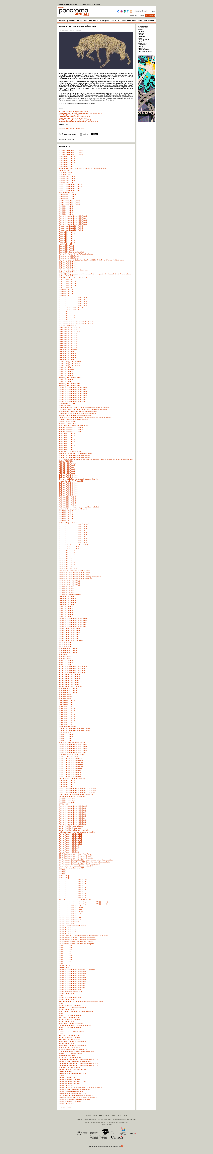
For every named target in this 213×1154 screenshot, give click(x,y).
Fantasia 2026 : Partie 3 (67, 162)
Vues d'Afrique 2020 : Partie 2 (68, 690)
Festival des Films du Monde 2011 (70, 1083)
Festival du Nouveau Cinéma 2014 (70, 1005)
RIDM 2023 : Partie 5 (66, 372)
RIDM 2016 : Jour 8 (65, 948)
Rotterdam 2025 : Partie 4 (67, 282)
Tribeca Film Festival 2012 (67, 1055)
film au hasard (131, 1119)
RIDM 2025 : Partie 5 (66, 206)
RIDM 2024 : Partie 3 (66, 292)
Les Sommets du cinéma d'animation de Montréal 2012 (76, 1025)
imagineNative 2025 (65, 244)
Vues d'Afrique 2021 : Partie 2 (68, 650)
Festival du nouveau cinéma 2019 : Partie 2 (73, 750)
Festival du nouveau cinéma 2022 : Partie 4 (73, 537)
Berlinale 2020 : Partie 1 (67, 704)
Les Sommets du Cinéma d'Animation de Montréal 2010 (77, 1095)
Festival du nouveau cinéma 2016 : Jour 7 (72, 975)
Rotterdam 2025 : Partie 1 (67, 288)
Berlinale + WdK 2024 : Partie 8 (69, 334)
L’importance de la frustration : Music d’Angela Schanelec (77, 413)
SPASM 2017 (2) (64, 876)
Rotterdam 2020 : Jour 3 (67, 720)
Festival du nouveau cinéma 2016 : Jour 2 (72, 985)
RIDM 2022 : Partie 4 (66, 515)
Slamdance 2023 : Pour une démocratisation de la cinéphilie (78, 479)
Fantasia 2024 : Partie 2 (67, 318)
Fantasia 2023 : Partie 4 (67, 443)
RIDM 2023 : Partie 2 (66, 379)
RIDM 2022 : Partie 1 (66, 521)
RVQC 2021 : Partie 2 (66, 644)
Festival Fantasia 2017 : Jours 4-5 (70, 918)
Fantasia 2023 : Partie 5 (67, 441)
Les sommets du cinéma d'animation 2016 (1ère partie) (76, 944)
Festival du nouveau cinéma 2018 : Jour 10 (73, 806)
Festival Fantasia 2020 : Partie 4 (69, 678)
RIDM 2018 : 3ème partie (67, 798)
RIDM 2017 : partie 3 (65, 870)
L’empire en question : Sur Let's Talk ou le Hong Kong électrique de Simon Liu (84, 407)
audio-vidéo (107, 1119)
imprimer (85, 134)
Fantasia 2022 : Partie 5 (67, 559)
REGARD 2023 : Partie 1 (67, 473)
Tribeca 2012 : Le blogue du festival (70, 1053)
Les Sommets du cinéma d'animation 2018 (72, 796)
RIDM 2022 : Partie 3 (66, 517)
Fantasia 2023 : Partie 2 (67, 447)
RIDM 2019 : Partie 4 (66, 734)
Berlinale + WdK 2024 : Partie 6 (69, 338)
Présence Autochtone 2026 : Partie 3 (71, 150)
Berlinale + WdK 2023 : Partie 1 (69, 495)
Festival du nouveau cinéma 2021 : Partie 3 (73, 622)
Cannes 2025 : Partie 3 (66, 246)
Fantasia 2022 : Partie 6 (67, 557)
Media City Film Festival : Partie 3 (70, 377)
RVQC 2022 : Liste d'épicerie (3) (69, 581)
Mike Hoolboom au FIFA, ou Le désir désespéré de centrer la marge (81, 1001)
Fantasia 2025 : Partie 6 (67, 156)
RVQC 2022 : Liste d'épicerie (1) (69, 585)
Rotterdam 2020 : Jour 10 (67, 706)
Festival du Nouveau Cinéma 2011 (70, 1079)
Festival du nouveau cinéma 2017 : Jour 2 (72, 896)
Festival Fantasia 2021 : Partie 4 (69, 632)
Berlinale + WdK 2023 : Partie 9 (69, 475)
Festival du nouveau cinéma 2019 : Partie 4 (73, 746)
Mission (88, 1115)
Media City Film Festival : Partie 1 (70, 385)
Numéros (62, 20)
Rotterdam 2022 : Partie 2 (67, 603)
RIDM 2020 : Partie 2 (66, 662)
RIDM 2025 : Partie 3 (66, 210)
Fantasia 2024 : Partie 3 (67, 316)
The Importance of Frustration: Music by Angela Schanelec (78, 411)
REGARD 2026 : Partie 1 (67, 182)
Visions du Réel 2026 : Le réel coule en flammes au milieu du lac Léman (82, 168)
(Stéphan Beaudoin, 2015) (73, 118)
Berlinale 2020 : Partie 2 (67, 702)
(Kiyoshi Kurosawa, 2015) (74, 116)
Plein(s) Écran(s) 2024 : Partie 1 (69, 366)
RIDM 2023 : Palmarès (66, 370)
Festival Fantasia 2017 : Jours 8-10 (70, 914)
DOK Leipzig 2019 (65, 732)
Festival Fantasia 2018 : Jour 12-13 (70, 842)
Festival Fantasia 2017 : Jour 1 (69, 922)
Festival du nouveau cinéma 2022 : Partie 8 (73, 529)
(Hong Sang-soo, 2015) (83, 120)
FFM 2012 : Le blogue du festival (69, 1039)
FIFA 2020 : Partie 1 (65, 698)
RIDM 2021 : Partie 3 (66, 613)
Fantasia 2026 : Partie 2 (67, 164)
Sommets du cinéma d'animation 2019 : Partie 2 (74, 728)
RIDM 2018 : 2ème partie (67, 800)
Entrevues (82, 20)
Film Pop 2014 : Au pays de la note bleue (72, 1007)
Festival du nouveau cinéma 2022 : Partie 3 (73, 539)
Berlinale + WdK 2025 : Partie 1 (69, 276)
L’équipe (141, 15)
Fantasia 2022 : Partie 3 (67, 563)
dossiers (86, 1119)
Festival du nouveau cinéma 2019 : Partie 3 (73, 748)
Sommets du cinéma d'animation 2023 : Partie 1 (74, 457)
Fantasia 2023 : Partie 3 (67, 445)
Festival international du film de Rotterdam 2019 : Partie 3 (77, 788)
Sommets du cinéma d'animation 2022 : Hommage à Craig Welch (80, 577)
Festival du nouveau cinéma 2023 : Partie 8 (73, 387)
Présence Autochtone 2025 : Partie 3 (71, 226)
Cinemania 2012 (64, 1033)
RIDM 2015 (62, 995)
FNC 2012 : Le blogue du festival (69, 1035)
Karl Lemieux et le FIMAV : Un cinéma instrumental (75, 453)
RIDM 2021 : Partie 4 (66, 611)
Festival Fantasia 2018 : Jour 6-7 (69, 848)
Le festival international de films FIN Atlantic (73, 509)
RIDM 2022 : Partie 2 (66, 519)
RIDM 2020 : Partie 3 (66, 660)
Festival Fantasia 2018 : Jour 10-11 (70, 844)
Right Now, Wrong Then (67, 120)
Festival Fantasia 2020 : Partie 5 (69, 676)
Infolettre (133, 15)
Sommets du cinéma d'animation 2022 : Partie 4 (74, 573)
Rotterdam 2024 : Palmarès (68, 350)
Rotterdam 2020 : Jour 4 (67, 718)
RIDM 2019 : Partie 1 (66, 740)
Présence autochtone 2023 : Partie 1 (71, 431)
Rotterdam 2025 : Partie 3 (67, 284)
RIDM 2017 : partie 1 (65, 874)
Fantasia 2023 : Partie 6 (67, 439)
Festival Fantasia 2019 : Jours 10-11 (71, 768)
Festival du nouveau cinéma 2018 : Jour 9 (72, 808)
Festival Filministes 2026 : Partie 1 (70, 190)
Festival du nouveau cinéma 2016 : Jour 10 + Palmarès (77, 970)
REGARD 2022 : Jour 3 (66, 589)
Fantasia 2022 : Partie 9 (67, 551)
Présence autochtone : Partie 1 (69, 549)
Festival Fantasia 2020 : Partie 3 (69, 680)
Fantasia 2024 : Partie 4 (67, 314)
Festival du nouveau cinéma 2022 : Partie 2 (73, 541)
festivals (100, 1119)
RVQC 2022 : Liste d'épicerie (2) (69, 583)
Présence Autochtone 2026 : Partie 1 (71, 154)
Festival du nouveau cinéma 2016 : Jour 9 (72, 972)
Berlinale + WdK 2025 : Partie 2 (69, 272)
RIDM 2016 (62, 964)
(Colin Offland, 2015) (80, 113)
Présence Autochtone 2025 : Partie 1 (71, 230)
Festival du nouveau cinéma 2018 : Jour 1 (72, 824)
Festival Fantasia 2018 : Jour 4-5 (69, 850)
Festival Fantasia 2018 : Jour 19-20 (70, 836)
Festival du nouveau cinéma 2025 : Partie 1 (73, 224)
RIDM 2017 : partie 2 (65, 872)
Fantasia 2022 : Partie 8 (67, 553)
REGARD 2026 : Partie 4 (67, 176)
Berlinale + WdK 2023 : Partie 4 (69, 489)
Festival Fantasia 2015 (66, 999)
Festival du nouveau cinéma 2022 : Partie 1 (73, 543)
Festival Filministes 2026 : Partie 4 (70, 184)
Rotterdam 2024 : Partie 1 (67, 360)
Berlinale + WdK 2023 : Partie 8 (69, 477)
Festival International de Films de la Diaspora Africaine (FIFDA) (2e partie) (83, 904)
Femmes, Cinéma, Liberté (67, 423)
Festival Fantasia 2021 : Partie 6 (69, 628)
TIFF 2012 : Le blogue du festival (69, 1047)
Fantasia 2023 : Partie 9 (67, 433)
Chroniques (141, 36)
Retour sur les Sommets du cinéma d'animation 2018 (76, 794)
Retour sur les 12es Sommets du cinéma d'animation (76, 1011)
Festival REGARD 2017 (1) (67, 930)
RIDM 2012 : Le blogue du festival (70, 1027)
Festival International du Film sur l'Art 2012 (73, 1069)
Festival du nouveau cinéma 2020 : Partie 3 (73, 668)
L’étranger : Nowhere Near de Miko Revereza (73, 419)
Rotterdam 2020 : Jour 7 (67, 712)
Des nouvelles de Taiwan (67, 403)
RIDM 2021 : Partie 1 (66, 616)
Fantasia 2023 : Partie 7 (67, 437)
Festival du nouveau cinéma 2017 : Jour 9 (72, 882)
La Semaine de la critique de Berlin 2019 (72, 778)
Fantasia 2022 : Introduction (68, 569)
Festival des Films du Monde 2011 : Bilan (72, 1081)
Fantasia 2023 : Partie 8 (67, 435)
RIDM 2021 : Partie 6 (66, 607)
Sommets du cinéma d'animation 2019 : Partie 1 (74, 730)
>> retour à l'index (65, 1107)
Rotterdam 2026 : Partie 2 (67, 196)
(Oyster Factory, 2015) (71, 128)
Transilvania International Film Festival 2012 (73, 1049)
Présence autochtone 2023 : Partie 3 (71, 427)
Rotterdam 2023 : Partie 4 (67, 499)
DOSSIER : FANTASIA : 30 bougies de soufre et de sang (79, 4)
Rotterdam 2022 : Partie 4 (67, 599)
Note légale (122, 1115)
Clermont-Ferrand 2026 (66, 192)
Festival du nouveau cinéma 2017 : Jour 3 (72, 894)
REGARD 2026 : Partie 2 (67, 180)
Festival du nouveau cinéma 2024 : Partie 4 (73, 300)
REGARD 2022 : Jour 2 (66, 591)
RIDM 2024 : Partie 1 (66, 296)
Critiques (104, 20)
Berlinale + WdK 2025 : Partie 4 (69, 266)
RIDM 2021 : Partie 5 (66, 609)
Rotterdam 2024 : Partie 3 (67, 356)
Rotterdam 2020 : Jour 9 (67, 708)
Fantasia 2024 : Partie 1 (67, 320)
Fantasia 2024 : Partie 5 (67, 312)
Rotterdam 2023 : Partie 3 (67, 501)
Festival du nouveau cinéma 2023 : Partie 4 (73, 395)
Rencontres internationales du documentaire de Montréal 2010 (79, 1097)
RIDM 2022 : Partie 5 (66, 513)
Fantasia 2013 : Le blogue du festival (71, 1023)
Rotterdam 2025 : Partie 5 (67, 280)
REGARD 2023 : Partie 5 (67, 465)
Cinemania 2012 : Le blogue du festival (71, 1031)
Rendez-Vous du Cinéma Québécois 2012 (72, 1073)
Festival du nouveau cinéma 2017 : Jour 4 (72, 892)
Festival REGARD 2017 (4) (67, 932)
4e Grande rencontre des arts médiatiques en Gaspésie (77, 832)
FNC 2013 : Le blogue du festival (69, 1017)
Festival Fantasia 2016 (66, 993)
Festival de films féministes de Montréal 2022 (73, 545)
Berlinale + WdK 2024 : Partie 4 (69, 342)
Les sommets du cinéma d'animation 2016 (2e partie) (76, 942)
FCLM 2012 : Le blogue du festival (70, 1057)
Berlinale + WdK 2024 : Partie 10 (69, 328)
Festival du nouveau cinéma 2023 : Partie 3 (73, 397)
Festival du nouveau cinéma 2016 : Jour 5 (72, 979)
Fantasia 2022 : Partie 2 (67, 565)
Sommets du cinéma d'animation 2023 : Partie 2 (74, 455)
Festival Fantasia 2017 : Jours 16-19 (71, 908)
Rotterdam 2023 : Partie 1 (67, 505)
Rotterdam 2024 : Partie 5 (67, 352)
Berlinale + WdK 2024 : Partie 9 (69, 330)
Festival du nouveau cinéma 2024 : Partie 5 (73, 298)
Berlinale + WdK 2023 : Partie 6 (69, 485)
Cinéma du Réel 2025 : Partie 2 (69, 256)
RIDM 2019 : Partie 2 (66, 738)
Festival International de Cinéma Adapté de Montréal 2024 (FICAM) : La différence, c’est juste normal (91, 260)
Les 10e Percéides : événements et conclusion (74, 830)
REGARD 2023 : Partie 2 (67, 471)
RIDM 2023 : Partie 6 (66, 368)
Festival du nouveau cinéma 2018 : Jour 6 (72, 814)
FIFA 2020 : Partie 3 (65, 694)
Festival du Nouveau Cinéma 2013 (70, 1019)
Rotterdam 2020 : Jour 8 (67, 710)
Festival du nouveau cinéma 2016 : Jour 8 (72, 974)
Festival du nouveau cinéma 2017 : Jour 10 (73, 880)
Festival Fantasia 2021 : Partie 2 (69, 636)
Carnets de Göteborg (65, 1071)
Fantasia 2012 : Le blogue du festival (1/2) (72, 1041)
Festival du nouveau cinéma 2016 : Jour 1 (72, 987)
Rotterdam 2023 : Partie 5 (67, 497)
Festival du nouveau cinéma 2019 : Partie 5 (73, 744)
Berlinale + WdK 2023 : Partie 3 (69, 491)
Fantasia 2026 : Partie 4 (67, 160)
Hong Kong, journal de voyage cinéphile (72, 754)
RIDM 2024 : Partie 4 (66, 290)
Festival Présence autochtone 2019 (70, 756)
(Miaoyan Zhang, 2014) (73, 111)
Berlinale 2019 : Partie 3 (67, 782)
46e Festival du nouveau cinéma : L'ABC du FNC (75, 900)
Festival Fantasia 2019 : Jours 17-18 (71, 762)
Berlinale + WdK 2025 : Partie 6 (69, 262)
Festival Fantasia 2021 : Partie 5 (69, 630)
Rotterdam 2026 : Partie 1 (67, 198)
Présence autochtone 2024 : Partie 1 (71, 310)
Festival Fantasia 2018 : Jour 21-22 (70, 834)
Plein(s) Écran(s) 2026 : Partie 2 (69, 202)
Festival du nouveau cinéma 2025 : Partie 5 (73, 216)
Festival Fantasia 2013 (66, 1021)
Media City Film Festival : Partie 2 (70, 383)
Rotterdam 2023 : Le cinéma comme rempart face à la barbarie (79, 507)
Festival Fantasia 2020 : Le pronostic (71, 686)
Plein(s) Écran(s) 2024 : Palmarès (70, 362)
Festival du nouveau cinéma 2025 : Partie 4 (73, 218)
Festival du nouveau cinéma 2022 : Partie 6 (73, 533)
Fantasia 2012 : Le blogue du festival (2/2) (72, 1045)
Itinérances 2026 (64, 170)
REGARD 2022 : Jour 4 (66, 587)
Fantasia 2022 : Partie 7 (67, 555)
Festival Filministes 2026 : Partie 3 (70, 186)
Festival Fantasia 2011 (66, 1085)
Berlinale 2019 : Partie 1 (67, 786)
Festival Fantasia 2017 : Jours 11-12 (71, 912)
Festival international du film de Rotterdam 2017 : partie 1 (77, 940)
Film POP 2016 (64, 968)
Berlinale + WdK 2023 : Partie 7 (69, 483)
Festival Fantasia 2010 (66, 1103)
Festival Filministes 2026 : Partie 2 (70, 188)
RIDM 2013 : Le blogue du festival (70, 1015)
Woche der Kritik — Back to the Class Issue (73, 270)
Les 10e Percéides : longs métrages (70, 828)
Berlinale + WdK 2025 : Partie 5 (69, 264)
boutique (123, 1119)
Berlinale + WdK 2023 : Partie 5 (69, 487)
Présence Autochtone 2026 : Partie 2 (71, 152)
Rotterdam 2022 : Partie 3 (67, 601)
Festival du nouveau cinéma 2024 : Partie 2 (73, 304)
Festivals (93, 20)
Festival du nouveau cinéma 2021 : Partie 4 (73, 620)
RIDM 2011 (62, 1075)
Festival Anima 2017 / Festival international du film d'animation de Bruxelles (83, 936)
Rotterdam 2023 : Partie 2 (67, 503)
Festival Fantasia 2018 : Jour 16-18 (70, 838)
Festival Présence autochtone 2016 (70, 991)
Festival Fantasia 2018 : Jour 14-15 (70, 840)
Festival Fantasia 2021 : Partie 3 (69, 634)
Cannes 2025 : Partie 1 (66, 250)
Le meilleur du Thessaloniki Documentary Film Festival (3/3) (78, 1059)
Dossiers (140, 30)
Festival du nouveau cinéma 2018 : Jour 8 (72, 810)
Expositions (141, 48)
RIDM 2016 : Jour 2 (65, 958)
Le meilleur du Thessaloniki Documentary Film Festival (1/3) (78, 1065)
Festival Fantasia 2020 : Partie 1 (69, 684)
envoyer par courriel (70, 134)
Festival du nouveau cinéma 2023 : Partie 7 (73, 389)
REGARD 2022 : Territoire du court (70, 595)
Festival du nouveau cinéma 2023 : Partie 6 (73, 391)
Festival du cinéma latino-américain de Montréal (74, 1089)
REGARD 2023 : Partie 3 (67, 469)
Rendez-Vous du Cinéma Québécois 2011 (72, 1093)
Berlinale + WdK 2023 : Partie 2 (69, 493)
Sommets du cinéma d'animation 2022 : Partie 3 (74, 575)
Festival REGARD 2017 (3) (67, 928)
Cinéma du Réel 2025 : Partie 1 (69, 258)
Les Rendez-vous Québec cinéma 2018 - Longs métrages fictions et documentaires (86, 860)
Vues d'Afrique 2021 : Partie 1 (68, 652)
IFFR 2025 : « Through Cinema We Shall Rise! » (74, 278)
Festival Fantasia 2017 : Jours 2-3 (70, 920)
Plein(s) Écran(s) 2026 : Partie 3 (69, 200)
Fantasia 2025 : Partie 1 (67, 242)
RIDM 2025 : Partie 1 (66, 214)
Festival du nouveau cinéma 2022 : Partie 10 (73, 525)
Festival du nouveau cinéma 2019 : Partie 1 (73, 752)
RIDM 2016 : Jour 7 (65, 950)
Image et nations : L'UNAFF (68, 726)
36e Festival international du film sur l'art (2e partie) (75, 856)
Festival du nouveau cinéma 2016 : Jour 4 (72, 981)
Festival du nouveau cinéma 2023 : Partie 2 (73, 399)
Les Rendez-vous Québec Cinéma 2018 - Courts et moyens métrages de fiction (84, 862)
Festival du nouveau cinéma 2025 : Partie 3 (73, 220)
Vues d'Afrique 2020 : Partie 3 (68, 688)
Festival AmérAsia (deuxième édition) (71, 1091)
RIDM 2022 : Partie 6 (66, 511)
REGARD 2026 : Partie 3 (67, 178)
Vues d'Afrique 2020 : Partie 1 (68, 692)
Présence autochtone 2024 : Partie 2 (71, 308)
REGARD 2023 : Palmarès (67, 463)
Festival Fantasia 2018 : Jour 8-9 (69, 846)
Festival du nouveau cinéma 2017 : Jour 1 (72, 898)
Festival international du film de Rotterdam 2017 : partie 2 (77, 938)
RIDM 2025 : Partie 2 (66, 212)
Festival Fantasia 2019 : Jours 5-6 (70, 772)
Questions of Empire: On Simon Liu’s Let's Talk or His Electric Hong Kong (83, 409)
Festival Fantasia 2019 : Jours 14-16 (71, 764)
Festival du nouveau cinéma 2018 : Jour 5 (72, 816)
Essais (72, 20)
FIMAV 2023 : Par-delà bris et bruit (70, 451)
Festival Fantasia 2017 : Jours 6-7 (70, 916)
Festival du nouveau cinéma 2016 (70, 989)
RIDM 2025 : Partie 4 (66, 208)
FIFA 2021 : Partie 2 (65, 656)
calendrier (116, 1119)
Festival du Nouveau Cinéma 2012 (70, 1037)
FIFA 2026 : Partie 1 (65, 174)
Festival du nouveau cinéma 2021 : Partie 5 (73, 618)
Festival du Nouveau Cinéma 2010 (70, 1101)
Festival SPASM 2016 (66, 966)
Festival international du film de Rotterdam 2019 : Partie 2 (77, 790)
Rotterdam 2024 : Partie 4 (67, 354)
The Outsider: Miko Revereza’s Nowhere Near (74, 425)
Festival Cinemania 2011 (67, 1077)
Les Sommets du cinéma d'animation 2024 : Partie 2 (76, 322)
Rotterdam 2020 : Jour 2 (67, 722)
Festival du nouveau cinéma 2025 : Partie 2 (73, 222)
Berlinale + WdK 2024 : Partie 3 (69, 344)
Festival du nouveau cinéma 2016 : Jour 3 (72, 983)
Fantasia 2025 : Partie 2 (67, 240)
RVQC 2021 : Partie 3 (66, 642)
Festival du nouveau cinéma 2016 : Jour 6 (72, 977)
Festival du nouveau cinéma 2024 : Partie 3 (73, 302)
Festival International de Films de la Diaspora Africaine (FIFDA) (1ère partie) (83, 902)
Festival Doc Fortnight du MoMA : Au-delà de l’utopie (76, 254)
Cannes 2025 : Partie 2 (66, 248)
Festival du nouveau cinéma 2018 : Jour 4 (72, 818)
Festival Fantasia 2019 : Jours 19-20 (71, 760)
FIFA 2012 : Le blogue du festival (69, 1067)
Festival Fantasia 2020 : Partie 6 (69, 674)
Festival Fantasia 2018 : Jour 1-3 (69, 852)
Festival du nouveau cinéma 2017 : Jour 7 (72, 886)
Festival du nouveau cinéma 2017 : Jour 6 (72, 888)
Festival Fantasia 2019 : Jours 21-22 (71, 758)
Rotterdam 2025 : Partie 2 (67, 286)
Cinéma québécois (143, 40)
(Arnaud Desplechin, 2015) (78, 121)
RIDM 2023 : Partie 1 (66, 381)
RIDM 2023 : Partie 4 (66, 374)
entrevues (93, 1119)
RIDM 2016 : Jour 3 (65, 960)
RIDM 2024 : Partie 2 (66, 294)
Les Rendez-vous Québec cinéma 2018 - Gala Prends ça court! (79, 864)
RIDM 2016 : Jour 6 (65, 952)
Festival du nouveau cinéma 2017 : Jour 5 (72, 890)
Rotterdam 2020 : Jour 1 (67, 724)
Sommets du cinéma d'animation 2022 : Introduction (76, 579)
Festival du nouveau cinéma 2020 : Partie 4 (73, 666)
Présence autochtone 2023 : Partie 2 (71, 429)
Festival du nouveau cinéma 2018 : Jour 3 (72, 820)
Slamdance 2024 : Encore (67, 326)
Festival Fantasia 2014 (66, 1009)
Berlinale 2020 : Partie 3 (67, 700)
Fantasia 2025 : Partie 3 (67, 238)
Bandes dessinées (143, 50)
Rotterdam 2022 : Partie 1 (67, 605)
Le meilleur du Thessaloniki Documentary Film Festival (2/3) (78, 1063)
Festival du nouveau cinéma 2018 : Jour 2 (72, 822)
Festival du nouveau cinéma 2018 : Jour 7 (72, 812)
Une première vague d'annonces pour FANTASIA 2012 (76, 1051)
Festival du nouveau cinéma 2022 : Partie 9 (73, 527)
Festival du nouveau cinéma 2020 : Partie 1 (73, 672)
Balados (115, 20)
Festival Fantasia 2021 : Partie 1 (69, 638)
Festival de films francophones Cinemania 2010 (74, 1099)
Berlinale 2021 (63, 654)
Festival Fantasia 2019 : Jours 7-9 (70, 770)
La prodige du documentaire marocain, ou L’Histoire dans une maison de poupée (84, 417)
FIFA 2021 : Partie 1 (65, 658)
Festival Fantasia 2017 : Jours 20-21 (71, 906)
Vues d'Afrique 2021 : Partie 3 (68, 648)
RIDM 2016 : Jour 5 (65, 954)
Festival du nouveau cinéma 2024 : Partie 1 (73, 306)
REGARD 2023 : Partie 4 (67, 467)
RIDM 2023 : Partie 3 (66, 376)
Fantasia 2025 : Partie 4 (67, 236)
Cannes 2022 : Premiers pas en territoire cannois (75, 571)
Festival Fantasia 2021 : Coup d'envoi (71, 640)
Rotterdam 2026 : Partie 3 (67, 194)
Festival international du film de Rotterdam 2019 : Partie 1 (77, 792)
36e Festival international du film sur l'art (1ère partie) (76, 858)
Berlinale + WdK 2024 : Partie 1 (69, 348)
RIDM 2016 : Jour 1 (65, 962)
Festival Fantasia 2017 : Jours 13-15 (71, 910)
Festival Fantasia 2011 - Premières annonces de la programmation (80, 1087)
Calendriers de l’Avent (145, 51)
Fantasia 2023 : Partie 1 (67, 449)
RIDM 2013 (62, 1013)
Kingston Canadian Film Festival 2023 (71, 481)
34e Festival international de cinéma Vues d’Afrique (75, 854)
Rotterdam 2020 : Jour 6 (67, 714)
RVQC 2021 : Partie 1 (66, 646)
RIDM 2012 (62, 1029)
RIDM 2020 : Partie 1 (66, 664)
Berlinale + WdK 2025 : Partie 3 (69, 268)
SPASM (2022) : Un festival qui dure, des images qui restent (78, 523)
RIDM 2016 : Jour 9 (65, 946)
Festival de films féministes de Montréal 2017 (73, 926)
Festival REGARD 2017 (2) (67, 934)
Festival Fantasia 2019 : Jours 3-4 (70, 774)
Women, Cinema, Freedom (67, 421)
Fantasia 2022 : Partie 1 (67, 567)
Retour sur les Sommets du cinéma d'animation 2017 (76, 866)
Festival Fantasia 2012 (66, 1043)
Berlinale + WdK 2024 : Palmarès (70, 332)
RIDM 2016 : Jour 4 (65, 956)
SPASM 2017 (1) (64, 878)
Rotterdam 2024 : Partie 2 (67, 358)
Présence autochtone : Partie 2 (69, 547)
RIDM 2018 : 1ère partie (66, 802)
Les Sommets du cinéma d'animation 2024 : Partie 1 (76, 324)
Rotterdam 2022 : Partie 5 (67, 597)
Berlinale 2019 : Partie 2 (67, 784)
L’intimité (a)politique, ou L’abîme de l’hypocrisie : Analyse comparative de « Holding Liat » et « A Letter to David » (95, 274)
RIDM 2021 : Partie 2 (66, 615)
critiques (79, 1119)
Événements (142, 45)
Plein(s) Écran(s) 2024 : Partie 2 (69, 364)
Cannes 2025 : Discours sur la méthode (72, 252)
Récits (140, 41)
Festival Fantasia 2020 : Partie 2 (69, 682)
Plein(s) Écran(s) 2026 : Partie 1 (69, 204)
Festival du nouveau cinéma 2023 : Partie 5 (73, 393)
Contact (113, 1115)
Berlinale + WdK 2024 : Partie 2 (69, 346)
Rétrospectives (129, 20)
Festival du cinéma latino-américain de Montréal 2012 (76, 1061)
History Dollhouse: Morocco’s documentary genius (75, 415)
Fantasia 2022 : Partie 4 (67, 561)
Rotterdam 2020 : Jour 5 (67, 716)
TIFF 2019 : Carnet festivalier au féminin (72, 742)
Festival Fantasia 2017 (66, 924)
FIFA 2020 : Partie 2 (65, 696)
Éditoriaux (141, 31)
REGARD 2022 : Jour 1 (66, 593)
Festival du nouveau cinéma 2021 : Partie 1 (73, 626)
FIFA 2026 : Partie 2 (65, 172)
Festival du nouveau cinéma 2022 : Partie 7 (73, 531)
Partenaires (104, 1115)
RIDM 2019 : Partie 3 (66, 736)
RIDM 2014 (62, 1003)
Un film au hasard (146, 20)
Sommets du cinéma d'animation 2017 (71, 868)
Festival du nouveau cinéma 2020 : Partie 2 (73, 670)
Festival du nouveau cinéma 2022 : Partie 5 (73, 535)
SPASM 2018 (63, 804)
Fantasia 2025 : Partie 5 (67, 158)
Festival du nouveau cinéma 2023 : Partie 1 (73, 401)
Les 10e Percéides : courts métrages (71, 826)
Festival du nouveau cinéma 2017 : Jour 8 (72, 884)
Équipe (95, 1115)
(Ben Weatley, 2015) (69, 115)
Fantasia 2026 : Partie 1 (67, 166)
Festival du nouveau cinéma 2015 (70, 997)
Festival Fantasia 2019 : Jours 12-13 (71, 766)
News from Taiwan (65, 405)
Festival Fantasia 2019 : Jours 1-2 (70, 776)
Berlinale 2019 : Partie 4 (67, 780)
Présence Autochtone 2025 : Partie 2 (71, 228)
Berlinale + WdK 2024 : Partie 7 (69, 336)
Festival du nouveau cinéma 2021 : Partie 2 (73, 624)
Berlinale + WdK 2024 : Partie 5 (69, 340)
